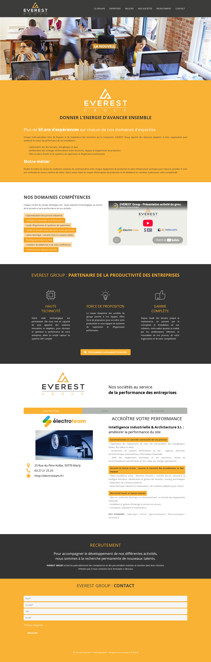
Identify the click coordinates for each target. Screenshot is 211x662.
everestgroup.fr (100, 652)
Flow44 (135, 652)
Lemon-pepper (123, 652)
